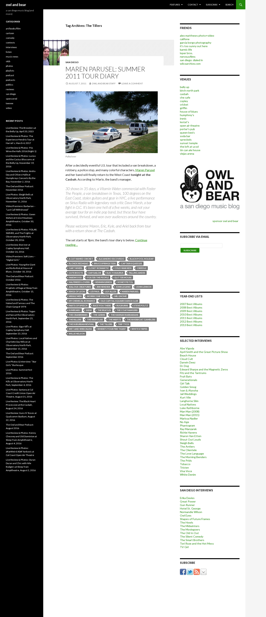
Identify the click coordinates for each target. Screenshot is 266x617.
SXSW (89, 310)
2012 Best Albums (191, 321)
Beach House (188, 355)
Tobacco (185, 464)
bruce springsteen (105, 263)
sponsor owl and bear (226, 221)
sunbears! (74, 310)
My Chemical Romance (82, 301)
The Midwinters (189, 526)
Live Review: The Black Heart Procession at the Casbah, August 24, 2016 (21, 405)
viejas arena (187, 153)
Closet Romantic (98, 268)
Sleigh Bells (187, 443)
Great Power (188, 501)
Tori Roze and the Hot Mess (197, 543)
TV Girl (184, 547)
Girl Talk (185, 383)
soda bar (185, 136)
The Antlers (187, 446)
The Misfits (114, 319)
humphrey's (187, 115)
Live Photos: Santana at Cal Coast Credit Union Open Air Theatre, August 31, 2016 (20, 393)
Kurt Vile (185, 397)
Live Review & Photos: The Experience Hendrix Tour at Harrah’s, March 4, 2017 (20, 140)
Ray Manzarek (188, 429)
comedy (10, 37)
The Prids (186, 460)
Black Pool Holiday (142, 258)
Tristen (184, 467)
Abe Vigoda (187, 348)
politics (9, 84)
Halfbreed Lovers (79, 282)
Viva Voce (186, 471)
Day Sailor (94, 272)
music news (12, 56)
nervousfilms (188, 56)
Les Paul (95, 291)
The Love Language (192, 453)
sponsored (11, 98)
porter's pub (187, 129)
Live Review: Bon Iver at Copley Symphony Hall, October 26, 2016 (18, 248)
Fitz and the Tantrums (193, 373)
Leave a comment (132, 83)
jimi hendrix (103, 287)
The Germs (99, 315)
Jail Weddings (188, 394)
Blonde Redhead (78, 263)
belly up (184, 87)
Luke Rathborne (189, 408)
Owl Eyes (185, 515)
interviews (11, 47)
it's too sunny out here (194, 46)
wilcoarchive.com (190, 63)
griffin (183, 108)
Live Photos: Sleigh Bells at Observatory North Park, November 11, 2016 (19, 198)
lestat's (184, 122)
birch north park (189, 90)
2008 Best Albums (191, 307)
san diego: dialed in (191, 60)
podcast (10, 75)
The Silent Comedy (191, 536)
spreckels (186, 139)
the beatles (104, 310)
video (9, 108)
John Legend (123, 287)
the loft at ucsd (189, 146)
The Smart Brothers (192, 540)
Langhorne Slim (189, 401)
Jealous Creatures (80, 287)
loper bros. (186, 53)
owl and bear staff (104, 83)
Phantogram (187, 425)
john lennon (143, 287)
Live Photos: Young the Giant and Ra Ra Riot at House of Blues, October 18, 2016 (20, 268)
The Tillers (106, 324)
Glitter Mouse (123, 277)
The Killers (75, 319)
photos (9, 65)
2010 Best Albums (191, 314)
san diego (72, 62)
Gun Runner (187, 505)
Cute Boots (76, 272)
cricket (184, 104)
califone (184, 39)
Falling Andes (137, 272)
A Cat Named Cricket (81, 258)
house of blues (189, 111)
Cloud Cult (186, 359)
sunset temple (189, 143)
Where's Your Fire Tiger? (111, 329)
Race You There (102, 305)
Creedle (141, 268)
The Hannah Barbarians (124, 315)
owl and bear (16, 5)
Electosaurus (115, 272)
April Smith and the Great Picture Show (204, 351)
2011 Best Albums (191, 318)
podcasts (10, 79)
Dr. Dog (184, 366)
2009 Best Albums (191, 311)
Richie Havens (188, 432)
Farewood (75, 277)
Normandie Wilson (191, 512)
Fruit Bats (186, 376)
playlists (10, 70)
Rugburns (122, 305)
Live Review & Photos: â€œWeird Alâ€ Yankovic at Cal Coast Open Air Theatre (20, 452)
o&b (8, 61)
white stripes (139, 329)
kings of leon (77, 291)
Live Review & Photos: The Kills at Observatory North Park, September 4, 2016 (19, 381)
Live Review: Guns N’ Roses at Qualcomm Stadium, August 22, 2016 (21, 416)
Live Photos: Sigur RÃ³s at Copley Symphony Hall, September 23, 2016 (19, 330)
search (229, 4)
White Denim (188, 474)
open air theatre (190, 125)
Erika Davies (187, 498)
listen (9, 51)
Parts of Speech (78, 305)
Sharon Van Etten (190, 436)
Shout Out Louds (190, 439)
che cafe (185, 97)
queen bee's (187, 132)
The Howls (186, 522)
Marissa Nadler (189, 418)
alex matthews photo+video (197, 35)
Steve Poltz (141, 305)
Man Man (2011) (189, 415)
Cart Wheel (76, 268)
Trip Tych (123, 324)
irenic (183, 118)
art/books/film (13, 28)
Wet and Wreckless (80, 329)
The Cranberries (78, 315)
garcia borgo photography (195, 42)
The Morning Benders (193, 457)
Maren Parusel (145, 170)
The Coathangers (127, 310)
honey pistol (125, 282)
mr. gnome (120, 296)
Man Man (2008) (189, 411)
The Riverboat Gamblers (141, 319)
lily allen (110, 291)
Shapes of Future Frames (195, 519)
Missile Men (75, 296)
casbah (184, 94)
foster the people (98, 277)
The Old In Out (189, 533)
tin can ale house (190, 150)
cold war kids (123, 268)
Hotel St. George (190, 508)
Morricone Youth (98, 296)
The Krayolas (95, 319)
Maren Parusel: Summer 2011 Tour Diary (105, 72)
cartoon (10, 33)
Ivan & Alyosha (189, 390)
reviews (10, 89)
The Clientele (188, 450)
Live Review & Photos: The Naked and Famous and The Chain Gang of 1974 (20, 303)
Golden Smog (188, 387)
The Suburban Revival (81, 324)
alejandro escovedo (111, 258)
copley (184, 101)
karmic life (186, 49)
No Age (184, 422)
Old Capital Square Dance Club (119, 301)
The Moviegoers (190, 529)
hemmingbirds (103, 282)
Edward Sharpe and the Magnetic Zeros (204, 369)
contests (10, 42)
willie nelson (77, 333)
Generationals (188, 380)
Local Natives (188, 404)
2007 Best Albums (191, 304)
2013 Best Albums (191, 325)
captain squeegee (131, 263)
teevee (9, 103)
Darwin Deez (187, 362)
